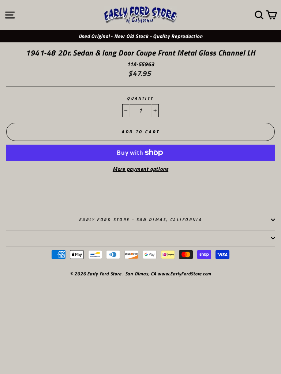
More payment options (140, 169)
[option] (140, 36)
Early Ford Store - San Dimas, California (140, 219)
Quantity (140, 98)
